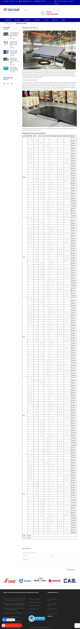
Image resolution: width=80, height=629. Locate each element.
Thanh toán (32, 612)
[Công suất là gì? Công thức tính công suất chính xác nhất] (6, 59)
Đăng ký (56, 3)
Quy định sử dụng (52, 613)
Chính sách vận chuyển (35, 602)
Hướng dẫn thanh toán (52, 604)
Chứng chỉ (55, 20)
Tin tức (46, 20)
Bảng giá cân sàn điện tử (29, 27)
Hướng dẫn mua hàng (52, 599)
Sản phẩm (26, 20)
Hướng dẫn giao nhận (52, 609)
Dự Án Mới (36, 20)
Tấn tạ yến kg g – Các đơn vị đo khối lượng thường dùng (14, 69)
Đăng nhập (70, 1)
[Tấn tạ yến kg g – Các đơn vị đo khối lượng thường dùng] (6, 68)
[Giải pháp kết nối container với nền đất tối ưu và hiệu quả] (6, 43)
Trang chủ (8, 20)
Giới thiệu (17, 20)
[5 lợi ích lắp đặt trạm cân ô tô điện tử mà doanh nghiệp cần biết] (6, 34)
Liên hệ (63, 20)
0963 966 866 (52, 14)
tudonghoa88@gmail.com (26, 1)
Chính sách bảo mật (34, 599)
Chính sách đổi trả (34, 605)
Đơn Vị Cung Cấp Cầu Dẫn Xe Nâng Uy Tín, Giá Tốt (14, 52)
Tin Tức (12, 23)
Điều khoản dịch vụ (34, 609)
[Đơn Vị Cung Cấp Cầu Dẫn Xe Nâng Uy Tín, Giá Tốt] (6, 52)
